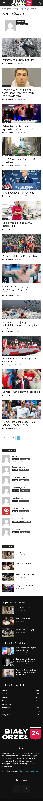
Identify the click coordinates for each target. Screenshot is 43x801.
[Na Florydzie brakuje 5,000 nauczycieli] (21, 210)
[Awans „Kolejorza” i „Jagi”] (8, 577)
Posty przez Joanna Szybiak (28, 9)
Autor (14, 456)
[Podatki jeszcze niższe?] (8, 566)
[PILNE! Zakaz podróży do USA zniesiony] (21, 147)
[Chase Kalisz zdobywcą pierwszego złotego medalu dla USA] (21, 273)
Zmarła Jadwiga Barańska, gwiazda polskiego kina (25, 660)
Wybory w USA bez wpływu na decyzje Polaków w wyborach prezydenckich (27, 672)
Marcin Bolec (17, 498)
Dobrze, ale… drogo (23, 552)
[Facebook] (17, 789)
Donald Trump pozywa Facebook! (21, 391)
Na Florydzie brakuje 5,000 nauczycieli (17, 224)
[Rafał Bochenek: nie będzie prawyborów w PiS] (8, 651)
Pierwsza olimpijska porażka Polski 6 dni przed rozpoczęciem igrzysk (20, 325)
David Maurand (18, 477)
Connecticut (6, 86)
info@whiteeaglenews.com (29, 771)
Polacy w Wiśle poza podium (18, 59)
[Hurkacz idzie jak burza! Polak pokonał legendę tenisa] (21, 409)
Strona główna (7, 9)
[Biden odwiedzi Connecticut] (21, 180)
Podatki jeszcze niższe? (24, 563)
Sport (4, 56)
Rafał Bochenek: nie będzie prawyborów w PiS (26, 649)
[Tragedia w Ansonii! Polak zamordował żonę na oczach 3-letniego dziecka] (21, 77)
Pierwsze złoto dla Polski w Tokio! (21, 256)
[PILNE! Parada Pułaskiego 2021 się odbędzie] (21, 346)
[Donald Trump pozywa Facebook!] (21, 379)
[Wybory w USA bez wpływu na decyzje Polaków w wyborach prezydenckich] (8, 673)
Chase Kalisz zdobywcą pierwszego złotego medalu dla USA (19, 289)
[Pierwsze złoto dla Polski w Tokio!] (21, 243)
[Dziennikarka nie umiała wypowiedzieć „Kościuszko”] (21, 113)
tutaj (15, 766)
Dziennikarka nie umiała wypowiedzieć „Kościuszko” (17, 128)
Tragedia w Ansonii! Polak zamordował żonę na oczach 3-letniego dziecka (19, 93)
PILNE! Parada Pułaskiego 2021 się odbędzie (19, 360)
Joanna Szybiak (7, 63)
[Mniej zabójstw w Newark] (8, 588)
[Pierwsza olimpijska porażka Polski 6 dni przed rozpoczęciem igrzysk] (21, 309)
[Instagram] (26, 789)
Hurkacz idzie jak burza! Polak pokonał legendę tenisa (19, 423)
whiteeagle (17, 529)
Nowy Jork (6, 354)
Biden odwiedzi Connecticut (18, 192)
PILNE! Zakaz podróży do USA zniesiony (18, 161)
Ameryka (5, 388)
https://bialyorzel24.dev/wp (19, 461)
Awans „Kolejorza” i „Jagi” (25, 574)
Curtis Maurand (18, 467)
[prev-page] (4, 438)
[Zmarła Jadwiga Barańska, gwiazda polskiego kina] (8, 662)
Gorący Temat (7, 155)
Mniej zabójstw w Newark (25, 585)
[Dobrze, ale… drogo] (8, 555)
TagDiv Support (18, 508)
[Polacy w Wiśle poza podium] (21, 47)
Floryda (5, 219)
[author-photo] (10, 25)
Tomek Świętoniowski (21, 519)
